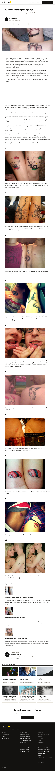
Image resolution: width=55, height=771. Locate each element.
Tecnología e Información (43, 759)
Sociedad (40, 755)
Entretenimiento (41, 742)
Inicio (6, 7)
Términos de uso (5, 738)
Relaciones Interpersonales (43, 751)
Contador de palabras (24, 734)
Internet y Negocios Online (43, 747)
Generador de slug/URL (25, 747)
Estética (17, 7)
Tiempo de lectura (23, 742)
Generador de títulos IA (24, 749)
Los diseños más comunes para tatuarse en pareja (19, 597)
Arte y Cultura (40, 738)
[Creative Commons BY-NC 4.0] (2, 767)
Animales (40, 736)
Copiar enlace (25, 24)
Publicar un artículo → (27, 717)
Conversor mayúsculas (24, 744)
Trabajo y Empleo (41, 760)
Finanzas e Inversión (42, 745)
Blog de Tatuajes (13, 18)
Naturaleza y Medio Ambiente (44, 749)
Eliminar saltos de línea (24, 745)
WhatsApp (17, 24)
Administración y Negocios (43, 734)
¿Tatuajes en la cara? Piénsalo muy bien (16, 638)
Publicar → (47, 2)
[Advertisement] (27, 95)
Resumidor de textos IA (24, 751)
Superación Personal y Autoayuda (45, 757)
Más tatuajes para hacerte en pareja (15, 617)
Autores (3, 736)
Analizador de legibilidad (25, 736)
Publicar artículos (5, 734)
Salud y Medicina (11, 7)
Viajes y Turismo (41, 762)
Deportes (39, 740)
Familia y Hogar (41, 744)
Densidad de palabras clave (25, 740)
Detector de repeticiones (25, 738)
